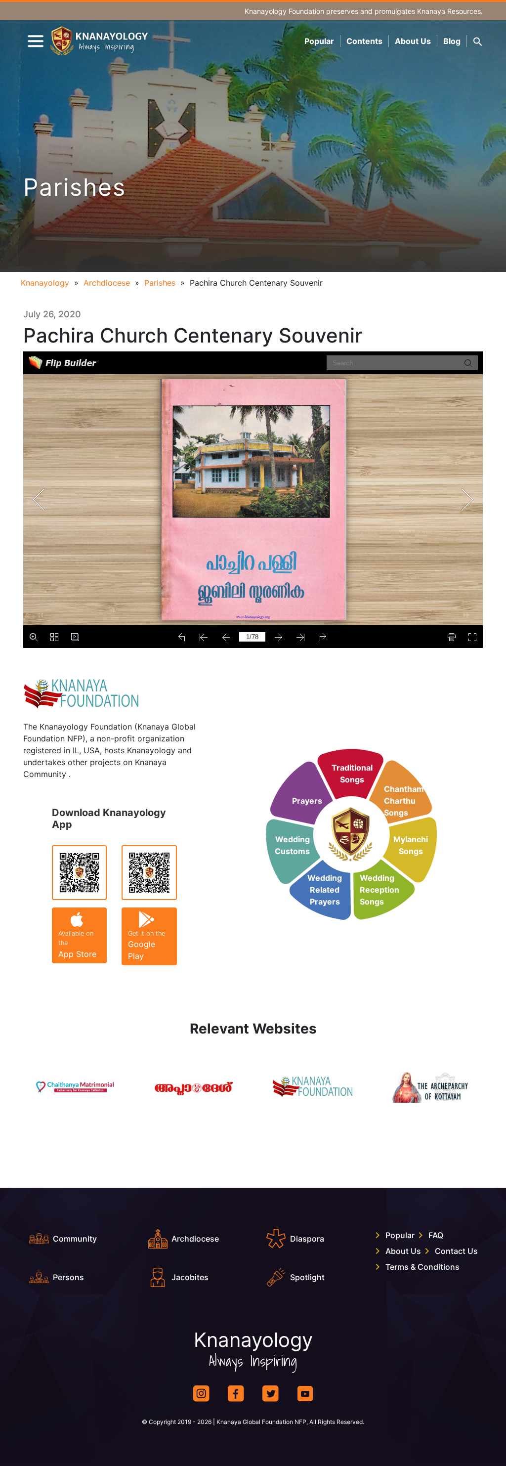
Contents (364, 41)
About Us (413, 41)
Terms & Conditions (422, 1267)
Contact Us (456, 1251)
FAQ (435, 1235)
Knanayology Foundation (284, 11)
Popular (319, 41)
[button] (478, 41)
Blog (452, 41)
